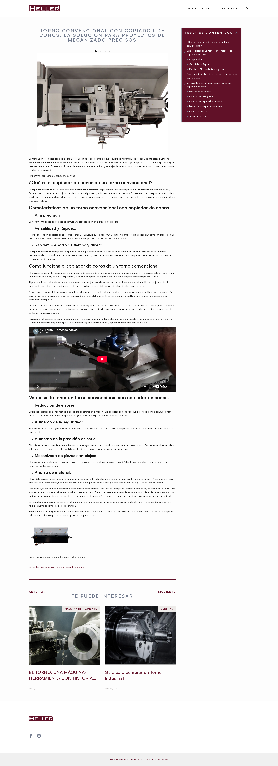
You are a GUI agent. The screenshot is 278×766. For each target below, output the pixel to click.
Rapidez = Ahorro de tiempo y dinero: (208, 69)
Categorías (225, 8)
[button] (247, 8)
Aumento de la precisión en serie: (205, 101)
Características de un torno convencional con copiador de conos (210, 52)
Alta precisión (196, 59)
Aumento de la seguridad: (202, 96)
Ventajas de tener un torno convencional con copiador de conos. (209, 84)
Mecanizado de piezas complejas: (206, 106)
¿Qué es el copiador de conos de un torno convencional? (208, 44)
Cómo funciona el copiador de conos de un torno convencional (212, 76)
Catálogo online (196, 8)
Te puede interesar (198, 116)
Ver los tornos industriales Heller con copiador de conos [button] (57, 566)
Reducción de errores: (200, 91)
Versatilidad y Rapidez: (200, 64)
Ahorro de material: (198, 111)
